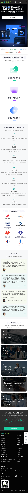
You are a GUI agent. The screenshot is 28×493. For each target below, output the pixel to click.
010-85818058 (5, 470)
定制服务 (3, 442)
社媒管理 (3, 438)
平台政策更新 (19, 448)
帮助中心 (18, 454)
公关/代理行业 (4, 454)
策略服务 (18, 438)
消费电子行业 (4, 448)
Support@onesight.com (16, 470)
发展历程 (18, 461)
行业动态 (18, 446)
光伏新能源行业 (4, 450)
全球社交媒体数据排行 (5, 461)
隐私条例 (8, 476)
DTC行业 (3, 452)
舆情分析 (3, 440)
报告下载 (18, 450)
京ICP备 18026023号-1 (23, 490)
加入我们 (18, 463)
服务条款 (3, 476)
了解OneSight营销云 (14, 17)
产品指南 (18, 452)
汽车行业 (3, 446)
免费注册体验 (14, 428)
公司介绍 (18, 459)
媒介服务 (18, 442)
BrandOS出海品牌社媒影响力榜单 (8, 459)
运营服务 (18, 440)
